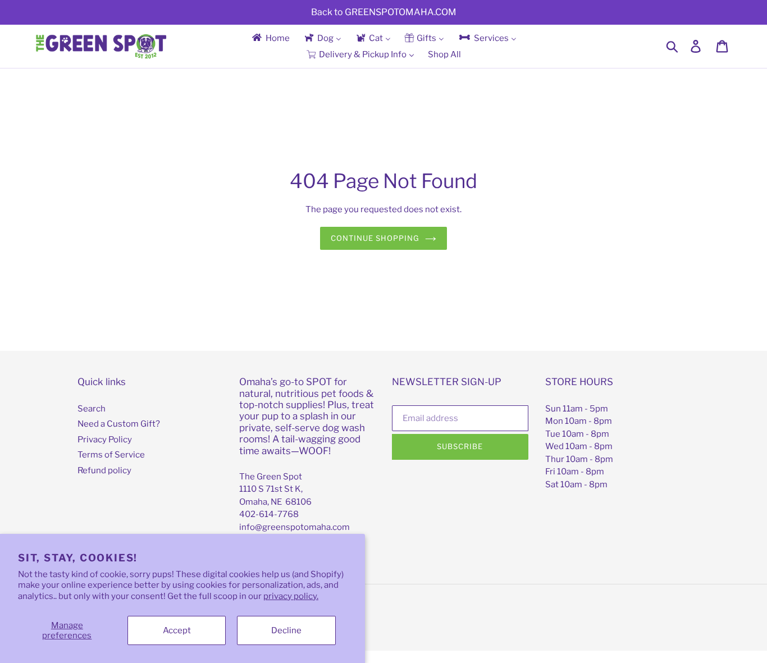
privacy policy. (290, 596)
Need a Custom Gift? (118, 424)
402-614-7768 (269, 514)
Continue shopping (375, 238)
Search (91, 409)
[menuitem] (270, 38)
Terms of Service (111, 455)
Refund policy (104, 470)
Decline (286, 630)
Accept (177, 630)
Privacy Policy (104, 440)
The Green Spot (270, 477)
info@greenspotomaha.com (294, 527)
